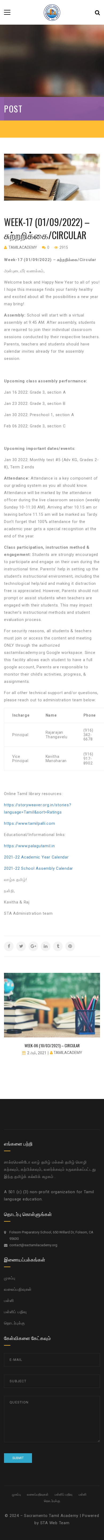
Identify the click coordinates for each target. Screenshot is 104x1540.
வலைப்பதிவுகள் (18, 1289)
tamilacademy (23, 247)
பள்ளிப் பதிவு (15, 1311)
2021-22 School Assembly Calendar (38, 868)
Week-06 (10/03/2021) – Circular (52, 1045)
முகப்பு (9, 1278)
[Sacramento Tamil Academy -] (52, 12)
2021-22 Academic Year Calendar (36, 857)
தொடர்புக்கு (14, 1323)
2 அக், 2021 (36, 1053)
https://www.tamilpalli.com (29, 823)
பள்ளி (9, 1300)
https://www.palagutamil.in (29, 846)
